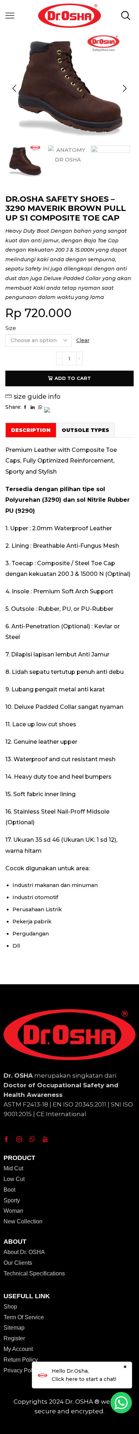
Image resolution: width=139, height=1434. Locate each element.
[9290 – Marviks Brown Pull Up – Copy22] (25, 161)
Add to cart (73, 378)
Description (31, 430)
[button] (14, 88)
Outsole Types (85, 430)
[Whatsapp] (32, 1139)
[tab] (30, 430)
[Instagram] (19, 1139)
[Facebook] (6, 1139)
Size (10, 328)
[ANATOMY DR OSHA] (67, 170)
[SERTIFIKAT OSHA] (110, 164)
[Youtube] (45, 1139)
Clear (82, 340)
